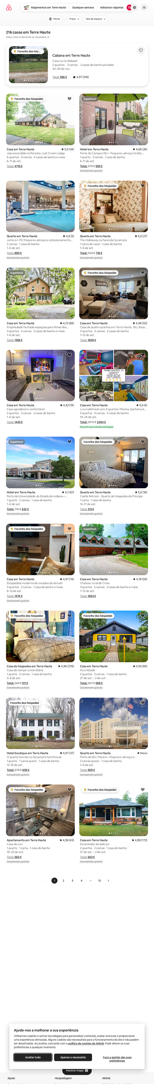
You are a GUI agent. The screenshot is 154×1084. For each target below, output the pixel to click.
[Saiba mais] (48, 37)
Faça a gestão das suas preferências (117, 1059)
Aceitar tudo (33, 1057)
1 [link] (54, 880)
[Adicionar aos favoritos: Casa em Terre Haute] (69, 99)
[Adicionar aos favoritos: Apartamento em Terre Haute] (69, 789)
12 (99, 880)
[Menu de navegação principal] (144, 7)
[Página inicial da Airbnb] (9, 7)
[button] (59, 77)
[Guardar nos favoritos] (141, 50)
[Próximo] (108, 881)
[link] (46, 881)
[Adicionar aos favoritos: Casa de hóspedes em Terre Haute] (69, 615)
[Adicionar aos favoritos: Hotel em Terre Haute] (143, 99)
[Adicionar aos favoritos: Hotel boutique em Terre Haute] (69, 703)
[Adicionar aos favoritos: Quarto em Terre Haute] (69, 186)
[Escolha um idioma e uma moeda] (134, 7)
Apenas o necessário (73, 1057)
